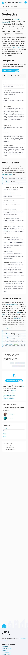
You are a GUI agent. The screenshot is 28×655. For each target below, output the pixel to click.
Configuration (9, 445)
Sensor (5, 433)
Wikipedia (16, 19)
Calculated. (13, 390)
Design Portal (5, 650)
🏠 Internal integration (8, 393)
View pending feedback (18, 366)
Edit (12, 363)
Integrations (8, 10)
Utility (4, 436)
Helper (5, 431)
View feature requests (8, 398)
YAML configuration (10, 447)
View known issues (8, 397)
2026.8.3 (20, 2)
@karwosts (10, 418)
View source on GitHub (9, 395)
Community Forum (6, 654)
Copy (24, 178)
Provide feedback (20, 363)
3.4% (23, 386)
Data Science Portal (6, 652)
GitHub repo (5, 646)
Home (3, 10)
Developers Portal (6, 648)
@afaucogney (10, 414)
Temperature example (10, 449)
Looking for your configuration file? (11, 189)
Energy (5, 428)
